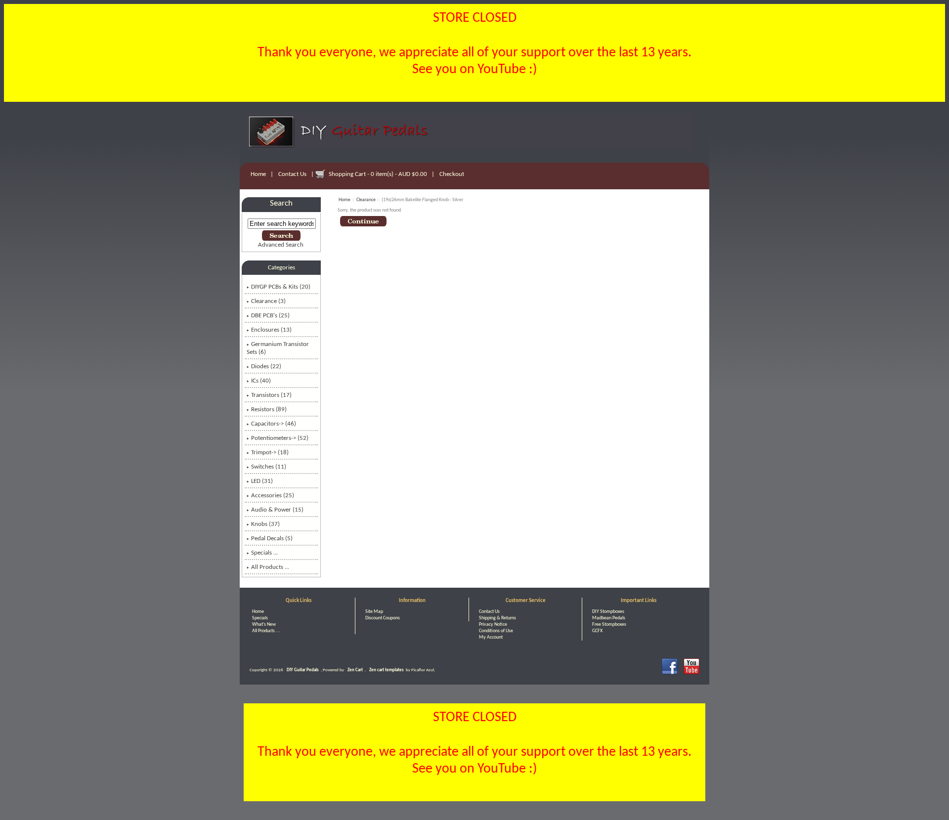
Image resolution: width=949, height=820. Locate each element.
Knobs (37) (265, 524)
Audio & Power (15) (277, 510)
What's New (264, 624)
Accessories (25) (272, 495)
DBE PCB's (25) (270, 315)
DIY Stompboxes (608, 611)
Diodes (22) (266, 366)
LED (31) (262, 481)
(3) (268, 301)
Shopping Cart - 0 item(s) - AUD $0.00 (378, 174)
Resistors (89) (269, 409)
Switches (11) (268, 467)
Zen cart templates (386, 670)
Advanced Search (280, 245)
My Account (491, 637)
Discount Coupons (382, 618)
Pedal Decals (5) (272, 538)
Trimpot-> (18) (270, 452)
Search (281, 203)
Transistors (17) (271, 395)
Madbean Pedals (608, 618)
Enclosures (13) (271, 330)
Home (258, 174)
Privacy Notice (493, 624)
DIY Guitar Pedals (303, 670)
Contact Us (292, 174)
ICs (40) (261, 381)
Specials (260, 618)
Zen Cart (355, 670)
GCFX (597, 631)
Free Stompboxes (609, 624)
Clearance (366, 200)
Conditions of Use (496, 631)
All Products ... (270, 567)
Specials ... (264, 553)
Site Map (374, 611)
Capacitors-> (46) (273, 424)
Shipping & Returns (497, 618)
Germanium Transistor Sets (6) (278, 348)
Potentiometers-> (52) (279, 438)
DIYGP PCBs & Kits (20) (280, 287)
